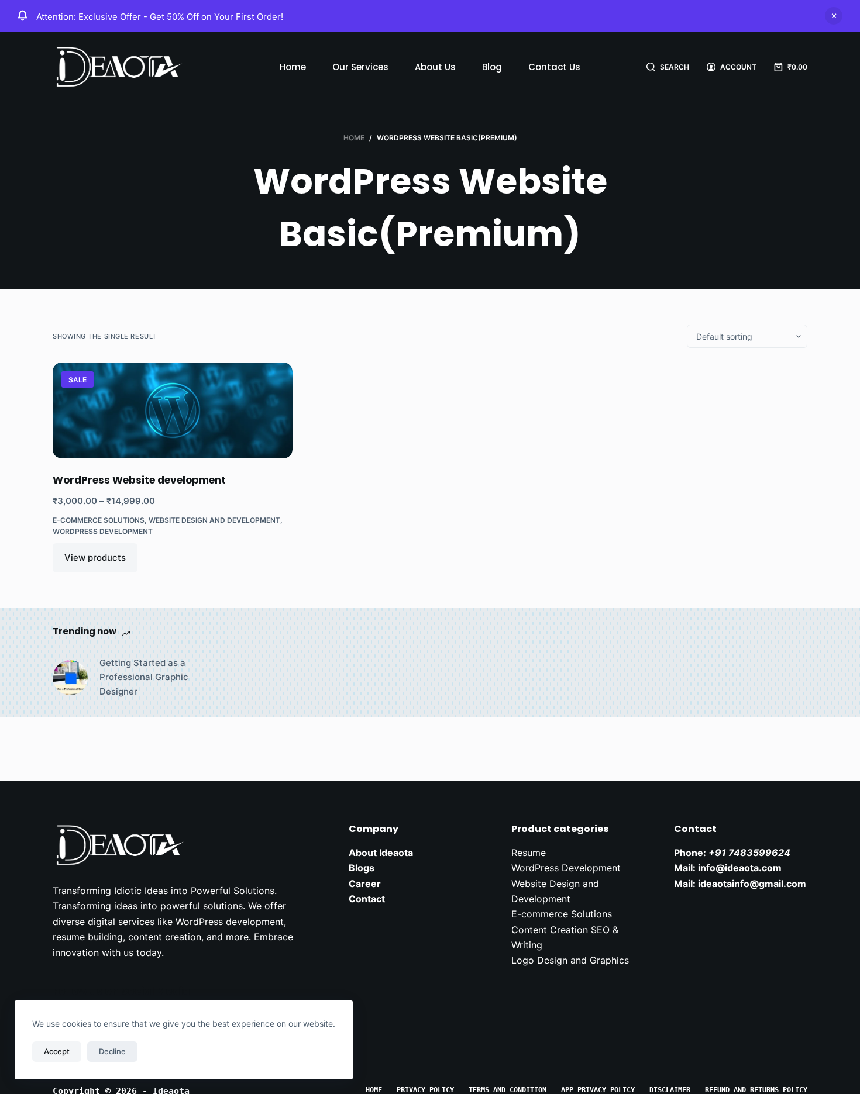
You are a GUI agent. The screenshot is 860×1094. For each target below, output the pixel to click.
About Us (435, 67)
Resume (528, 852)
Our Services (360, 67)
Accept (57, 1051)
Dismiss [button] (833, 16)
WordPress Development (103, 531)
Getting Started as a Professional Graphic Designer (143, 677)
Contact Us (554, 67)
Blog (492, 67)
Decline (112, 1051)
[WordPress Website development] (173, 410)
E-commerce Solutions (99, 520)
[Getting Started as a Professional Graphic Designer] (70, 677)
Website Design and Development (214, 520)
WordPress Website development (139, 480)
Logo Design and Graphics (570, 960)
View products (95, 557)
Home (293, 67)
